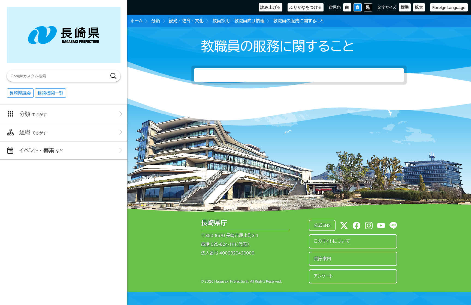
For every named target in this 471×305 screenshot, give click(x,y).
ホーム (137, 21)
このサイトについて (332, 241)
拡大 (419, 7)
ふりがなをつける (305, 7)
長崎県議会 (20, 93)
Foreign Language (448, 7)
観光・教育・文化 (186, 21)
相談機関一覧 (50, 93)
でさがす (33, 114)
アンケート (323, 276)
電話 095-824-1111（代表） (225, 244)
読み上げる (270, 7)
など (41, 150)
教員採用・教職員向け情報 (238, 21)
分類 (155, 21)
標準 (405, 7)
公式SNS (322, 225)
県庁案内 (322, 259)
